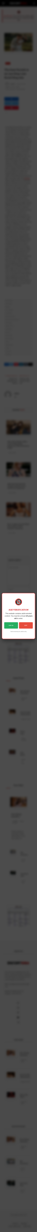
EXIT (25, 625)
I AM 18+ (11, 625)
